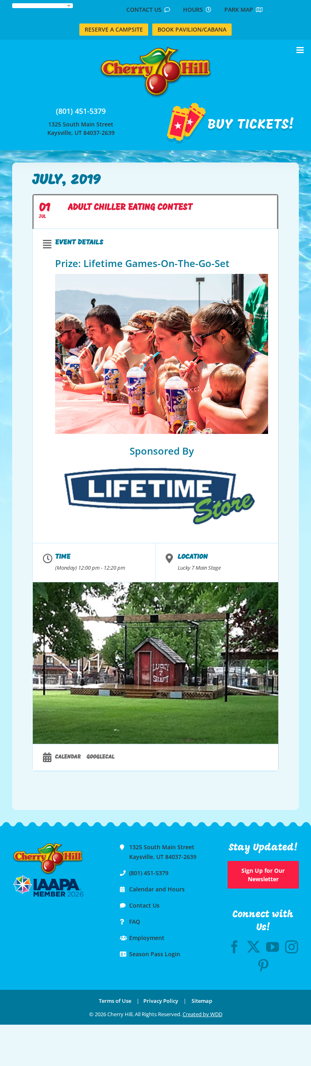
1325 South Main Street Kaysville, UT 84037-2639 (81, 128)
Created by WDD (202, 1014)
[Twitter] (253, 946)
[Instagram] (291, 946)
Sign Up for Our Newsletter (263, 875)
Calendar (68, 757)
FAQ (134, 921)
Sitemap (202, 1000)
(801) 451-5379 (81, 111)
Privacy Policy (160, 1000)
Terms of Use (115, 1000)
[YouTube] (272, 946)
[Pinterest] (263, 965)
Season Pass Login (154, 954)
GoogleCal (101, 757)
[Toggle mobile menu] (300, 50)
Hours (194, 9)
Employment (146, 938)
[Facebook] (234, 946)
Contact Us (145, 9)
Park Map (240, 9)
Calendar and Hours (157, 889)
